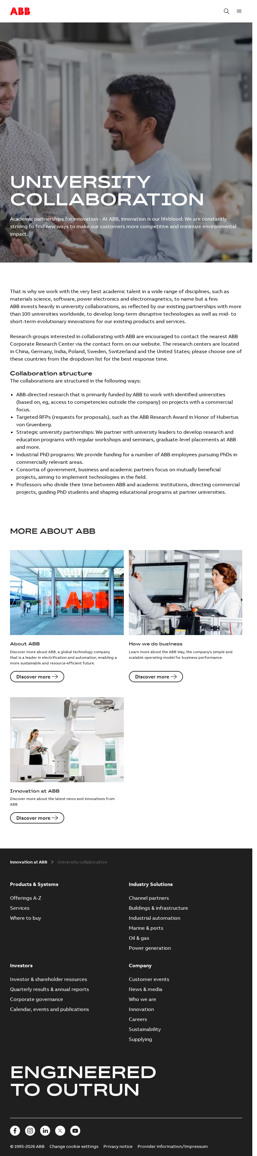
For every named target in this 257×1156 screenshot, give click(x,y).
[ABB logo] (20, 12)
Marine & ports (146, 928)
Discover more (33, 676)
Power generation (150, 948)
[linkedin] (45, 1131)
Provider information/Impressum (173, 1146)
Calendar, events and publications (49, 1009)
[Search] (226, 11)
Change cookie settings (74, 1146)
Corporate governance (36, 999)
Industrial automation (154, 918)
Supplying (140, 1039)
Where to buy (25, 918)
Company (140, 965)
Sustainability (145, 1029)
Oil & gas (139, 938)
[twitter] (60, 1131)
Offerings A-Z (25, 898)
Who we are (142, 999)
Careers (138, 1019)
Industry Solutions (151, 884)
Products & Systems (34, 884)
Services (19, 908)
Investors (21, 965)
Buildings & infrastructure (158, 908)
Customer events (149, 979)
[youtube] (75, 1131)
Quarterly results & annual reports (49, 989)
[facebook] (15, 1131)
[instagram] (30, 1131)
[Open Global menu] (239, 11)
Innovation (141, 1009)
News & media (145, 989)
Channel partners (149, 898)
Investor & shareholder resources (48, 979)
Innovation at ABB (28, 862)
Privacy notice (118, 1146)
